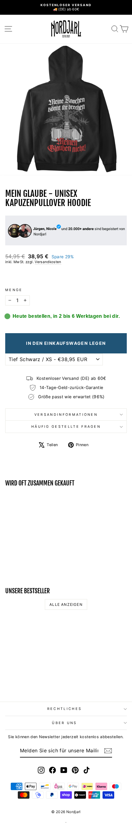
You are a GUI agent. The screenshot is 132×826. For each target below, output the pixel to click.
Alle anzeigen (66, 604)
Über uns (64, 723)
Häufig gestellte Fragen (66, 426)
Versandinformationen (66, 414)
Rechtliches (64, 709)
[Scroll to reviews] (66, 276)
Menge (14, 290)
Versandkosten (48, 262)
